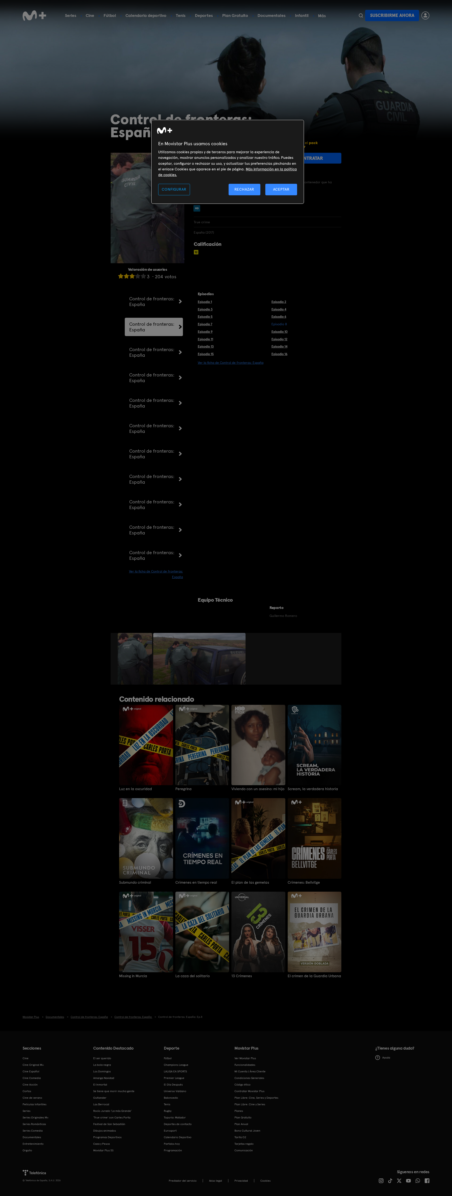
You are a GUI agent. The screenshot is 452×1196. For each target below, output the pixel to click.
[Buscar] (361, 15)
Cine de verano (32, 1097)
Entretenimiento (33, 1143)
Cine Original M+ (33, 1065)
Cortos (27, 1091)
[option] (135, 659)
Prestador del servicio (183, 1180)
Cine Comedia (32, 1078)
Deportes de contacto (178, 1124)
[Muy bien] (143, 276)
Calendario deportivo (145, 15)
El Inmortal (100, 1084)
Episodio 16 (279, 354)
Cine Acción (30, 1084)
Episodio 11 (205, 339)
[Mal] (126, 276)
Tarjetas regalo (244, 1143)
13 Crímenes (241, 976)
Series (70, 15)
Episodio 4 (278, 309)
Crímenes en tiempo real (196, 882)
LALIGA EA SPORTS (175, 1071)
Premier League (174, 1078)
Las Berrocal (101, 1104)
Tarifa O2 (240, 1137)
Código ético (242, 1084)
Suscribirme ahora (392, 15)
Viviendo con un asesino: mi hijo (257, 789)
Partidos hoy (172, 1143)
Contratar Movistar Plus (249, 1091)
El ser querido (102, 1058)
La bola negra (102, 1065)
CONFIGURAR (174, 189)
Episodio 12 (279, 339)
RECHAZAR (244, 189)
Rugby (167, 1111)
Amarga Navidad (103, 1078)
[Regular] (132, 276)
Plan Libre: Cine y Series (249, 1104)
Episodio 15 (206, 354)
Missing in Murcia (133, 976)
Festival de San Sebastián (109, 1124)
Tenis (181, 15)
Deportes (204, 15)
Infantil (302, 15)
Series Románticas (34, 1124)
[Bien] (137, 276)
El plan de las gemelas (250, 882)
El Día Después (173, 1084)
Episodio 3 (205, 309)
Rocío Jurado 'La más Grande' (112, 1111)
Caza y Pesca (101, 1143)
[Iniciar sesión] (425, 16)
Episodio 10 (279, 331)
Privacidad (241, 1180)
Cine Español (31, 1071)
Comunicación (243, 1150)
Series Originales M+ (35, 1117)
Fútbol (110, 15)
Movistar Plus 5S (103, 1150)
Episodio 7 (205, 324)
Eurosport (170, 1130)
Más (322, 15)
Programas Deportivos (107, 1137)
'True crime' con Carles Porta (111, 1117)
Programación (173, 1150)
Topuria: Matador (175, 1117)
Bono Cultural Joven (247, 1130)
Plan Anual (241, 1124)
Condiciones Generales (249, 1078)
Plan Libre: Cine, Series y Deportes (256, 1097)
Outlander (99, 1097)
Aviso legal (215, 1180)
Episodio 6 (278, 316)
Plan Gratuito (235, 15)
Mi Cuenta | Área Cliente (250, 1071)
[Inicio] (34, 15)
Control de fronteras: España (151, 301)
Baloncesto (171, 1097)
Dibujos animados (104, 1130)
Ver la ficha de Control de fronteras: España (230, 363)
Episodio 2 (278, 302)
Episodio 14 (279, 346)
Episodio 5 (205, 316)
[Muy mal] (120, 276)
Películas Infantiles (34, 1104)
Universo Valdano (175, 1091)
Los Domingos (102, 1071)
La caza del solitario (192, 976)
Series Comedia (33, 1130)
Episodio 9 (205, 331)
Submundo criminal (135, 882)
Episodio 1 (205, 302)
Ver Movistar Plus (245, 1058)
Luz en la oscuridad (135, 789)
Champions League (176, 1065)
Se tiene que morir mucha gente (113, 1091)
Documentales (272, 15)
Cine (90, 15)
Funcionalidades (244, 1065)
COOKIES (265, 1180)
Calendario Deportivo (177, 1137)
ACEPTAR (281, 189)
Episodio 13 (206, 346)
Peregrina (183, 789)
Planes (238, 1111)
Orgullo (27, 1150)
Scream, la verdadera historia (313, 789)
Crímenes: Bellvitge (304, 882)
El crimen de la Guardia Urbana (314, 976)
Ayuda (386, 1057)
